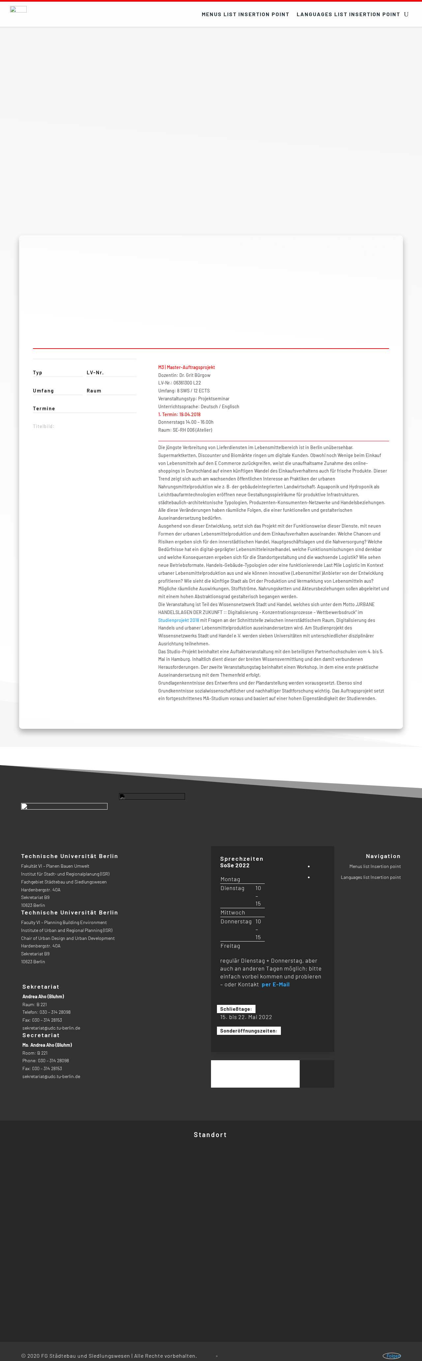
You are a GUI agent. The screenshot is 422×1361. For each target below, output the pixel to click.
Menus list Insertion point (245, 14)
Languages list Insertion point (348, 14)
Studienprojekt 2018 (178, 620)
